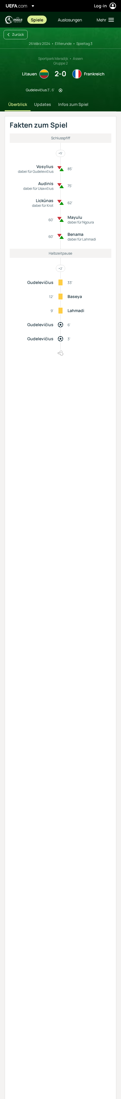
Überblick (17, 104)
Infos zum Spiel (73, 104)
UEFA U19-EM (13, 20)
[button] (104, 19)
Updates (42, 104)
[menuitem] (39, 19)
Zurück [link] (18, 34)
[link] (37, 19)
